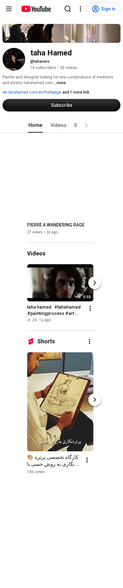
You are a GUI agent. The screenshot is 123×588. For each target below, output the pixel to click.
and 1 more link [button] (75, 92)
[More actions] (90, 308)
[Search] (68, 9)
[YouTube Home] (35, 9)
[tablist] (61, 125)
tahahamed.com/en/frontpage (34, 92)
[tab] (35, 125)
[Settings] (80, 9)
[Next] (94, 283)
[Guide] (9, 9)
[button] (86, 125)
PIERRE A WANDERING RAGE (56, 224)
